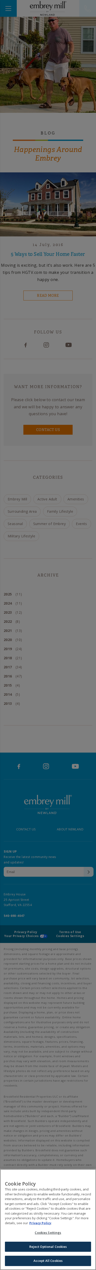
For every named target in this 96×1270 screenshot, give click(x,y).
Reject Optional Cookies (48, 1246)
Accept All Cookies (48, 1260)
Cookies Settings (48, 1232)
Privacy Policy (40, 1223)
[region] (48, 1219)
